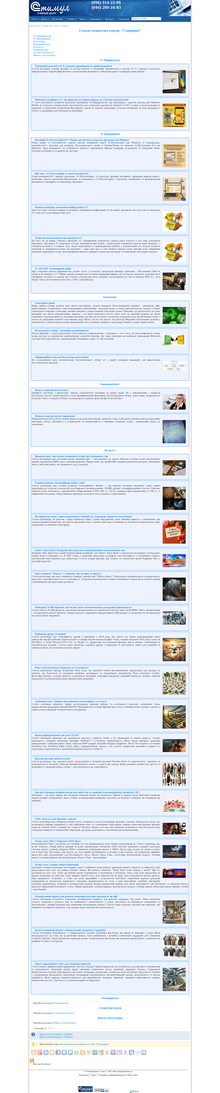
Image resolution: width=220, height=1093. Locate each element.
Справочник (94, 19)
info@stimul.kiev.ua (125, 1071)
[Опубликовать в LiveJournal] (88, 1052)
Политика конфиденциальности (113, 1075)
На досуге (38, 47)
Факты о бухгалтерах (44, 55)
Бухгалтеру (39, 41)
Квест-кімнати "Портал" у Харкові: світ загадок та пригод (68, 573)
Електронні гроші (45, 303)
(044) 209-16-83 (106, 7)
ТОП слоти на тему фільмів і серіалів (55, 819)
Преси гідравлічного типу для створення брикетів (63, 964)
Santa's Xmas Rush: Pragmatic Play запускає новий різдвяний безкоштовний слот (80, 550)
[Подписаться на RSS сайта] (33, 1052)
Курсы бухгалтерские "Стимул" (56, 1034)
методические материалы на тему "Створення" (84, 1044)
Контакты (109, 19)
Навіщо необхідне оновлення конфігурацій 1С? (61, 207)
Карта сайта (133, 1075)
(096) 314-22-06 (106, 2)
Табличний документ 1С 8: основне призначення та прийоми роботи (73, 66)
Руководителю (40, 49)
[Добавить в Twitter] (70, 1052)
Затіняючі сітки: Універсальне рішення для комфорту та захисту (71, 701)
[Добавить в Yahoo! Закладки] (113, 1052)
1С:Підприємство (42, 36)
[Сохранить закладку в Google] (101, 1052)
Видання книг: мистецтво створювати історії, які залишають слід (71, 456)
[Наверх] (143, 1052)
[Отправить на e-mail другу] (137, 1052)
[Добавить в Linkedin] (45, 1052)
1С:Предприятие (42, 38)
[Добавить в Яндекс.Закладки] (107, 1052)
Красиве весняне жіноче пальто (52, 758)
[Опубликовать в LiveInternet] (76, 1052)
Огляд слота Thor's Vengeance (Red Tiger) (58, 841)
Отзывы (71, 19)
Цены (81, 19)
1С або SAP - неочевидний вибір (53, 268)
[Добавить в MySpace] (131, 1052)
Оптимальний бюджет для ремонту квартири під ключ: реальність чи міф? (76, 896)
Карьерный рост (41, 44)
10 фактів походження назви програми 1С (58, 238)
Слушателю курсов (43, 52)
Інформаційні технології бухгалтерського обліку (62, 357)
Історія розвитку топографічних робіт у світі (59, 482)
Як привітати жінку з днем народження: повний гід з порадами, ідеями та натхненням (83, 516)
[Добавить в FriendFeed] (119, 1052)
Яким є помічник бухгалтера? (51, 390)
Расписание (57, 19)
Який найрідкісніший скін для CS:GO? (57, 735)
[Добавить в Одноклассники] (82, 1052)
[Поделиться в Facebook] (58, 1052)
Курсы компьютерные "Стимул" (56, 1037)
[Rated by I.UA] (102, 1091)
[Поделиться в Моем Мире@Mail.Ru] (94, 1052)
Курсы (44, 19)
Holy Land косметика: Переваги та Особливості (61, 667)
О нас (34, 19)
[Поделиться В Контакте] (64, 1052)
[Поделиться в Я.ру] (125, 1052)
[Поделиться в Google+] (39, 1052)
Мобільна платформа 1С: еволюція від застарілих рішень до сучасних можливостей (81, 99)
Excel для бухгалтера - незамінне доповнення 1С (62, 330)
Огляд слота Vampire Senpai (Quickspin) (57, 864)
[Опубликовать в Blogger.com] (52, 1052)
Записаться (124, 19)
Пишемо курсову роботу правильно (55, 416)
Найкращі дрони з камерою (50, 634)
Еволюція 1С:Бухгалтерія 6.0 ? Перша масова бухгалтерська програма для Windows (82, 140)
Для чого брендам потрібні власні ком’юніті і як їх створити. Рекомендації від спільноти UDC (87, 792)
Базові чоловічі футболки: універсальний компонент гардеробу (70, 930)
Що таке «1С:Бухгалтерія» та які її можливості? (62, 173)
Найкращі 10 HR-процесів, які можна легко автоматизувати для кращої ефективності (83, 607)
